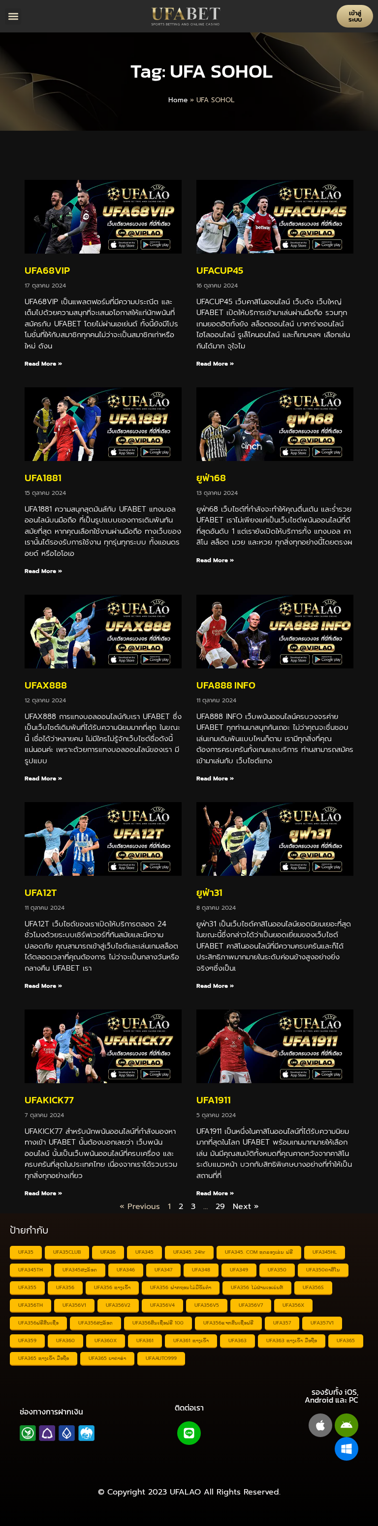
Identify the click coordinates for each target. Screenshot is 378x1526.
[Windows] (346, 1449)
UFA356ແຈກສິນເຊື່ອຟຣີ (228, 1322)
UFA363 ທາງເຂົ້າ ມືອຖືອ (291, 1340)
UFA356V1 (74, 1305)
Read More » (43, 363)
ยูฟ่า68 (211, 477)
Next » (246, 1206)
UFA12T (41, 892)
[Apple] (320, 1425)
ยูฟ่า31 (209, 892)
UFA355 (27, 1287)
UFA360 (65, 1340)
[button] (13, 16)
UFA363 (237, 1340)
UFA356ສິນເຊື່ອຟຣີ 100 (158, 1322)
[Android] (346, 1425)
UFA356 (65, 1287)
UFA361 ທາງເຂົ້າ (191, 1340)
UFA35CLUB (67, 1252)
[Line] (189, 1433)
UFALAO (185, 1492)
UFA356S (313, 1287)
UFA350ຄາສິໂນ (323, 1269)
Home (178, 100)
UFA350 (277, 1269)
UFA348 (201, 1269)
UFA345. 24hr (189, 1252)
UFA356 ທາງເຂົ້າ (112, 1287)
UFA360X (105, 1340)
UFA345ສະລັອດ (80, 1269)
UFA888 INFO (225, 685)
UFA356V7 (251, 1305)
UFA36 (108, 1252)
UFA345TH (30, 1269)
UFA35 (25, 1252)
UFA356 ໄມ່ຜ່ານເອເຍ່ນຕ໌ (257, 1287)
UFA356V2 (118, 1305)
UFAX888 (46, 685)
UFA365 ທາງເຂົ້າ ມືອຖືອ (43, 1358)
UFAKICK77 (49, 1100)
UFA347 (163, 1269)
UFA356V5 (206, 1305)
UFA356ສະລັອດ (95, 1322)
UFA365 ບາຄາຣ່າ (107, 1358)
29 (220, 1206)
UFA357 (282, 1322)
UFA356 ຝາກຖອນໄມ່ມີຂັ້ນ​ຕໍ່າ (180, 1287)
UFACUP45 (219, 270)
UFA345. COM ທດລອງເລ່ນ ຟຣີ (259, 1252)
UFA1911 (213, 1100)
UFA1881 (43, 477)
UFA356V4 (162, 1305)
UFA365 (346, 1340)
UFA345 (144, 1252)
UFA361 (145, 1340)
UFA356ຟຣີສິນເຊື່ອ (38, 1322)
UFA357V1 (322, 1322)
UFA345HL (325, 1252)
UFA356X (293, 1305)
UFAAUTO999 (161, 1358)
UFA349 (239, 1269)
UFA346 (126, 1269)
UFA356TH (30, 1305)
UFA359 (27, 1340)
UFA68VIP (47, 270)
